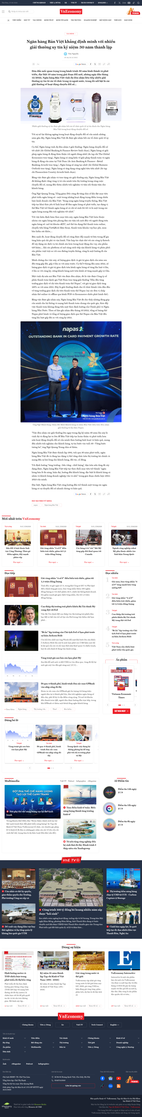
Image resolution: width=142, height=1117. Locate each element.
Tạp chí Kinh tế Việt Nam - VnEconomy (124, 1107)
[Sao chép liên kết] (104, 64)
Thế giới (117, 20)
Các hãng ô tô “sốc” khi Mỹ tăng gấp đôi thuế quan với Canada (88, 551)
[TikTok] (133, 3)
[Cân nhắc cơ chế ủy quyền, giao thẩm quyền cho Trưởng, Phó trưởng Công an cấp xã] (18, 878)
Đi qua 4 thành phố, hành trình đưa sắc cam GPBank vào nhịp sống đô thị (68, 685)
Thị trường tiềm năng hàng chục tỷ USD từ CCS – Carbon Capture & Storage (122, 894)
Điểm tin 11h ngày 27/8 (127, 807)
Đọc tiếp (10, 573)
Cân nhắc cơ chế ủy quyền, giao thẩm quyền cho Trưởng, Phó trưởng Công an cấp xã (16, 894)
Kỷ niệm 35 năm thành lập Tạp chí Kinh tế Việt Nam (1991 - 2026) (52, 976)
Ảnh (4, 1064)
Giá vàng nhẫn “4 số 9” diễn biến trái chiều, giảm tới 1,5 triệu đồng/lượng (53, 551)
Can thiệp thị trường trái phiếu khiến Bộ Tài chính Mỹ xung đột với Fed (68, 608)
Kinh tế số (48, 20)
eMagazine (92, 781)
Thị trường (76, 20)
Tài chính (37, 20)
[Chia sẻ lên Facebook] (90, 64)
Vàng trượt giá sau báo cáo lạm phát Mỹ (61, 658)
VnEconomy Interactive (123, 973)
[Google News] (138, 3)
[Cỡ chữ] (38, 64)
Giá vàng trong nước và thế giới (87, 975)
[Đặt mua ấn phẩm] (133, 11)
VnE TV (74, 3)
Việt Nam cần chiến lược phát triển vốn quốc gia (123, 648)
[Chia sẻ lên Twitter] (95, 64)
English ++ (103, 3)
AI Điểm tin (121, 781)
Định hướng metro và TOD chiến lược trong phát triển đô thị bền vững (18, 976)
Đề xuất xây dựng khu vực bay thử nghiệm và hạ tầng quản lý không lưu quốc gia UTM (18, 930)
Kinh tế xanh (62, 20)
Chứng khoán (39, 3)
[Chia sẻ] (108, 64)
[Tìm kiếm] (9, 11)
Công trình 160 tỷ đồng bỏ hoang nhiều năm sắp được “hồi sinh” (70, 912)
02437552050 (60, 1080)
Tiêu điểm (16, 20)
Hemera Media (40, 1104)
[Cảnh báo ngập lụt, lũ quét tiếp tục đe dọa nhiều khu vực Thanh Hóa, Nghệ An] (123, 914)
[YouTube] (129, 3)
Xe (66, 3)
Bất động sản (105, 20)
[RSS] (118, 1086)
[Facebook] (115, 3)
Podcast (71, 781)
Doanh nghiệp (90, 20)
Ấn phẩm (121, 660)
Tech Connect (87, 3)
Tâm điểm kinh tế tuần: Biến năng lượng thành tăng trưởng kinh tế (79, 811)
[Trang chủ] (8, 20)
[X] (119, 3)
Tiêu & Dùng (55, 3)
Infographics (81, 781)
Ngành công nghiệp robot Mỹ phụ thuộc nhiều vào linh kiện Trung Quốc (124, 551)
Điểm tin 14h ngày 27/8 (127, 791)
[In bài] (33, 64)
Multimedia (12, 781)
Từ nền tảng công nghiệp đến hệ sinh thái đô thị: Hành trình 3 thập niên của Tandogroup (79, 845)
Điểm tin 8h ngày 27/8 (126, 823)
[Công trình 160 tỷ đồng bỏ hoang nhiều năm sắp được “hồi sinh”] (71, 887)
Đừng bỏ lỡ (11, 720)
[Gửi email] (99, 64)
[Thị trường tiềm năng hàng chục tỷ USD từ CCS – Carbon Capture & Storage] (123, 878)
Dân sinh (128, 20)
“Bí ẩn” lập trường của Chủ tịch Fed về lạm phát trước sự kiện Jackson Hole (68, 634)
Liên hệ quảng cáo (73, 1086)
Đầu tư (27, 20)
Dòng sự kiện (71, 947)
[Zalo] (124, 3)
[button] (48, 768)
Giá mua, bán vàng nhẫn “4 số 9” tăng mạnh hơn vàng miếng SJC (124, 585)
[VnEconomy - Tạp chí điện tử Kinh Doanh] (71, 1016)
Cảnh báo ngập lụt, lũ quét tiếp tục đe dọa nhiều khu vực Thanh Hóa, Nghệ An (121, 930)
